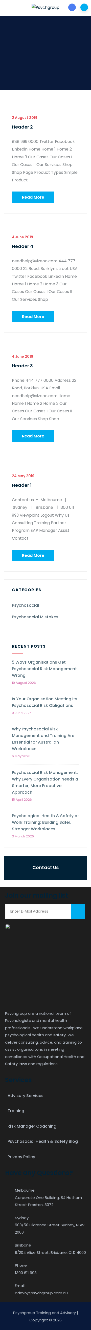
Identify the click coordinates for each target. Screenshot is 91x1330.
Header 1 (22, 485)
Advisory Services (25, 1096)
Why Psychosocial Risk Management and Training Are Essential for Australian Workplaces (43, 739)
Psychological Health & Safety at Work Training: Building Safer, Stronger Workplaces (45, 822)
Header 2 (22, 127)
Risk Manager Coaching (32, 1126)
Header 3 (22, 366)
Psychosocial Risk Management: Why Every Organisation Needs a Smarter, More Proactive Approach (45, 782)
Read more (33, 197)
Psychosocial (25, 605)
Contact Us (45, 867)
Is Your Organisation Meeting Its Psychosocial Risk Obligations (44, 702)
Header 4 (22, 246)
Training (16, 1111)
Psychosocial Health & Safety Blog (43, 1141)
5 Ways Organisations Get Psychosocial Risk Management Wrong (44, 668)
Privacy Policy (21, 1157)
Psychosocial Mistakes (35, 617)
